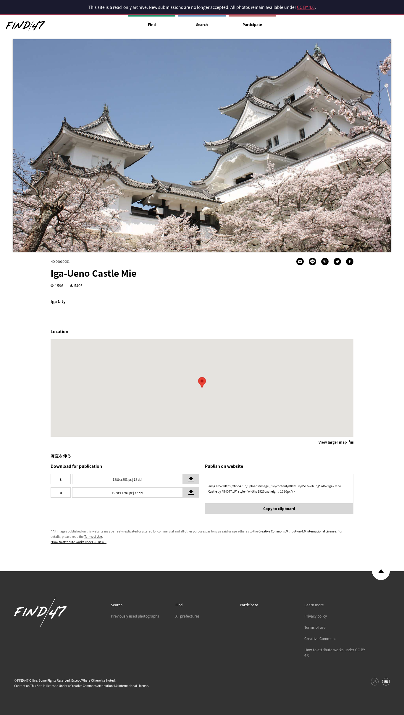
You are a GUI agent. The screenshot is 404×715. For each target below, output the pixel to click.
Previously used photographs (135, 616)
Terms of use (315, 627)
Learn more (314, 604)
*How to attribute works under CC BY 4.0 (78, 542)
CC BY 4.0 (306, 7)
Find (152, 24)
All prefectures (187, 616)
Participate (252, 24)
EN (386, 681)
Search (202, 24)
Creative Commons (320, 638)
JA (374, 681)
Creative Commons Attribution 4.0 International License (297, 531)
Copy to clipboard (279, 508)
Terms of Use (93, 536)
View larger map (333, 442)
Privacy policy (315, 616)
